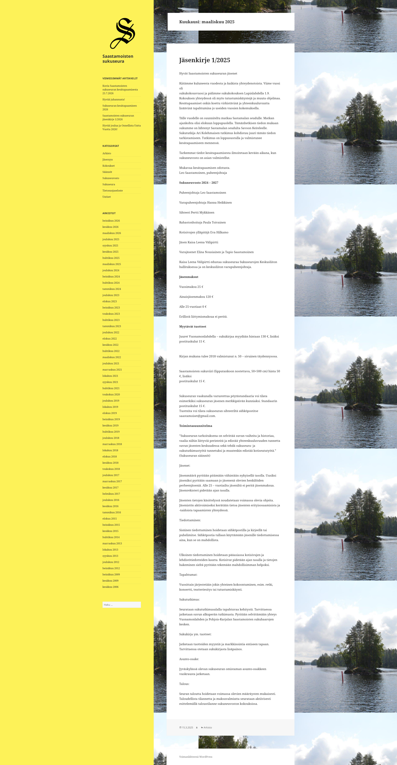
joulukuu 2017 (111, 475)
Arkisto (107, 153)
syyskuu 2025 (110, 245)
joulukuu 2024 (111, 270)
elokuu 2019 (110, 413)
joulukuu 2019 (111, 400)
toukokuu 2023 (111, 313)
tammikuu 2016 (112, 512)
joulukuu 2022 (111, 332)
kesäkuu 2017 (110, 487)
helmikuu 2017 (111, 493)
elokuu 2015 (110, 518)
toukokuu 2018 (111, 469)
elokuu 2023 (110, 301)
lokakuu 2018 (110, 450)
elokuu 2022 (110, 338)
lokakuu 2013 (110, 549)
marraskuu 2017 (112, 481)
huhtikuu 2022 (111, 351)
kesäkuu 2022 (110, 344)
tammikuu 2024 (112, 289)
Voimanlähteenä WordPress (195, 756)
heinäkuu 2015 (111, 524)
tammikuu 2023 (112, 326)
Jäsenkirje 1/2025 (204, 60)
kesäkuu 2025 (110, 251)
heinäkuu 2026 (111, 220)
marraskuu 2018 (112, 444)
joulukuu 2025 (111, 239)
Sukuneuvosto (111, 178)
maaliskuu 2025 (112, 264)
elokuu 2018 (110, 456)
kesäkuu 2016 (110, 506)
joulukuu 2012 (111, 562)
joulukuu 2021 (111, 363)
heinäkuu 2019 (111, 419)
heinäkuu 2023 (111, 307)
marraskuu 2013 (112, 543)
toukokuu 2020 (111, 394)
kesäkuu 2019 (110, 425)
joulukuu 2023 (111, 295)
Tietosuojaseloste (113, 190)
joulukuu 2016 (111, 500)
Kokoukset (109, 165)
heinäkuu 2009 (111, 574)
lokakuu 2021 (110, 376)
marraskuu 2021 (112, 369)
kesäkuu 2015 (110, 531)
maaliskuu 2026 (112, 233)
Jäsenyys (108, 159)
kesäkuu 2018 (110, 462)
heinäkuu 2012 (111, 568)
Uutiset (107, 196)
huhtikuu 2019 (111, 431)
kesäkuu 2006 (110, 587)
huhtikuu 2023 (111, 320)
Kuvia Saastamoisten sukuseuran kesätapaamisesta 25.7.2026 (120, 89)
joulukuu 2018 (111, 438)
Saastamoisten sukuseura (118, 58)
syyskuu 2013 (110, 556)
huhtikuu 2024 (111, 282)
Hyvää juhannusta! (114, 99)
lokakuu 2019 (110, 407)
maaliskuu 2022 (112, 357)
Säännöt (107, 172)
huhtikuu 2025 (111, 258)
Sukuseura (109, 184)
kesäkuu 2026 (110, 227)
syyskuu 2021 (110, 382)
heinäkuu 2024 (111, 276)
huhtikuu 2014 (111, 537)
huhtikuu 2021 (111, 388)
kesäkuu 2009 (110, 580)
